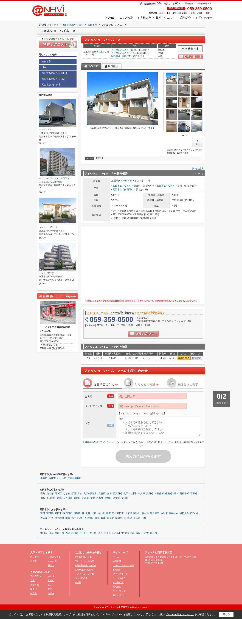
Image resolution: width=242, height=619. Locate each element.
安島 (42, 493)
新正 (73, 493)
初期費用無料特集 (83, 557)
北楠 (88, 513)
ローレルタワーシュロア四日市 (54, 178)
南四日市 (126, 56)
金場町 (108, 498)
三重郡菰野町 (74, 478)
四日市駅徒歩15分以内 (85, 565)
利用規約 (89, 442)
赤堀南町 (159, 493)
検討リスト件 (172, 3)
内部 (144, 518)
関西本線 (115, 56)
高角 (192, 513)
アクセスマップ (120, 574)
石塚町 (193, 493)
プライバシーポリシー (109, 442)
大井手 (133, 493)
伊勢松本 (173, 513)
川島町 (85, 498)
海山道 (101, 513)
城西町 (77, 498)
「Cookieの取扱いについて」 (180, 614)
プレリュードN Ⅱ (48, 227)
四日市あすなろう (119, 50)
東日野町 (51, 498)
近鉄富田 (154, 513)
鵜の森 (49, 493)
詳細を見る (184, 358)
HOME (110, 17)
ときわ (66, 493)
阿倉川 (136, 513)
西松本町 (184, 493)
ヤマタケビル (45, 129)
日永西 (58, 493)
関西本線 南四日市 (51, 84)
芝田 (126, 493)
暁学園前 (59, 518)
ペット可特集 (81, 578)
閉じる (226, 614)
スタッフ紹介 (119, 578)
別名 (42, 498)
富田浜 (49, 513)
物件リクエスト (165, 17)
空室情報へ (189, 48)
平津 (51, 518)
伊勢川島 (184, 513)
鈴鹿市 (52, 478)
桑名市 (43, 478)
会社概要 (117, 561)
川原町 (128, 513)
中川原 (141, 493)
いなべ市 (61, 478)
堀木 (176, 493)
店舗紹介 (185, 17)
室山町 (124, 498)
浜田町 (149, 493)
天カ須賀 (67, 498)
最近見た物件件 (153, 3)
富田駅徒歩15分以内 (84, 570)
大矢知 (43, 518)
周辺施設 (117, 587)
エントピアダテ (46, 273)
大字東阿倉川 (90, 493)
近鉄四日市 (118, 513)
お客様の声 (144, 17)
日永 (100, 51)
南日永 (134, 50)
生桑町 (168, 493)
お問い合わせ (204, 17)
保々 (73, 518)
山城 (67, 518)
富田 (42, 513)
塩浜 (94, 513)
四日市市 (94, 51)
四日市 (58, 513)
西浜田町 (117, 493)
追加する (196, 358)
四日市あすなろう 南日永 (55, 73)
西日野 (110, 518)
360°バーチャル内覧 (84, 561)
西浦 (59, 498)
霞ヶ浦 (145, 513)
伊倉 (92, 498)
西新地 (99, 498)
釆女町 (116, 498)
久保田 (102, 493)
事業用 (78, 582)
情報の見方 (198, 168)
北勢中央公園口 (85, 518)
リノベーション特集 (84, 574)
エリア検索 (126, 17)
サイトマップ (119, 591)
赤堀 (109, 493)
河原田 (77, 513)
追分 (129, 518)
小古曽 (136, 518)
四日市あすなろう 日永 (53, 79)
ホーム (116, 557)
